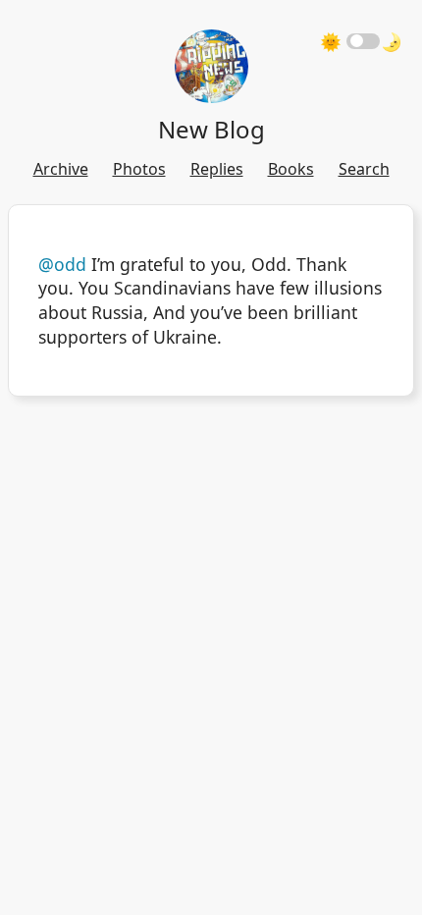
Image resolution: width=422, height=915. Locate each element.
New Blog (211, 129)
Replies (216, 169)
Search (364, 169)
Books (291, 169)
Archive (60, 169)
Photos (139, 169)
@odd (62, 264)
